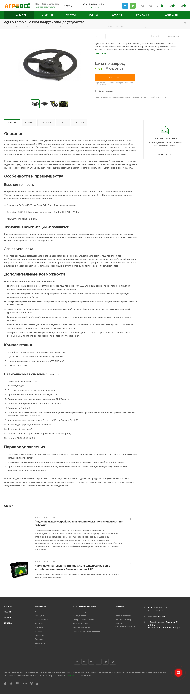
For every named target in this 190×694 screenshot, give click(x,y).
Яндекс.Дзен (113, 662)
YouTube (91, 662)
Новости (39, 623)
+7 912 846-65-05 (92, 4)
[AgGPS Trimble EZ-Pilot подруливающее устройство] (49, 65)
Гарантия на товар (123, 619)
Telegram (84, 662)
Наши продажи (42, 619)
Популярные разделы (84, 606)
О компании (40, 612)
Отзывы (29, 123)
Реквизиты (40, 647)
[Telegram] (125, 6)
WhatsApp (133, 6)
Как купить (46, 123)
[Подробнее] (130, 519)
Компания (40, 606)
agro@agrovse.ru (157, 616)
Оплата (63, 123)
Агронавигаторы (80, 612)
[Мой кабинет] (150, 6)
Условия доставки (123, 616)
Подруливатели (80, 616)
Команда (39, 627)
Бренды (8, 623)
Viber (99, 662)
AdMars (71, 675)
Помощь (119, 606)
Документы (40, 643)
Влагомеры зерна (81, 623)
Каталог (8, 606)
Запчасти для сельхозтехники (86, 631)
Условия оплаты (122, 612)
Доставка (79, 123)
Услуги (7, 617)
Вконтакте (77, 662)
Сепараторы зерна (81, 627)
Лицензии (39, 639)
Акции (7, 612)
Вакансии (39, 635)
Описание (12, 123)
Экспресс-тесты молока (83, 619)
